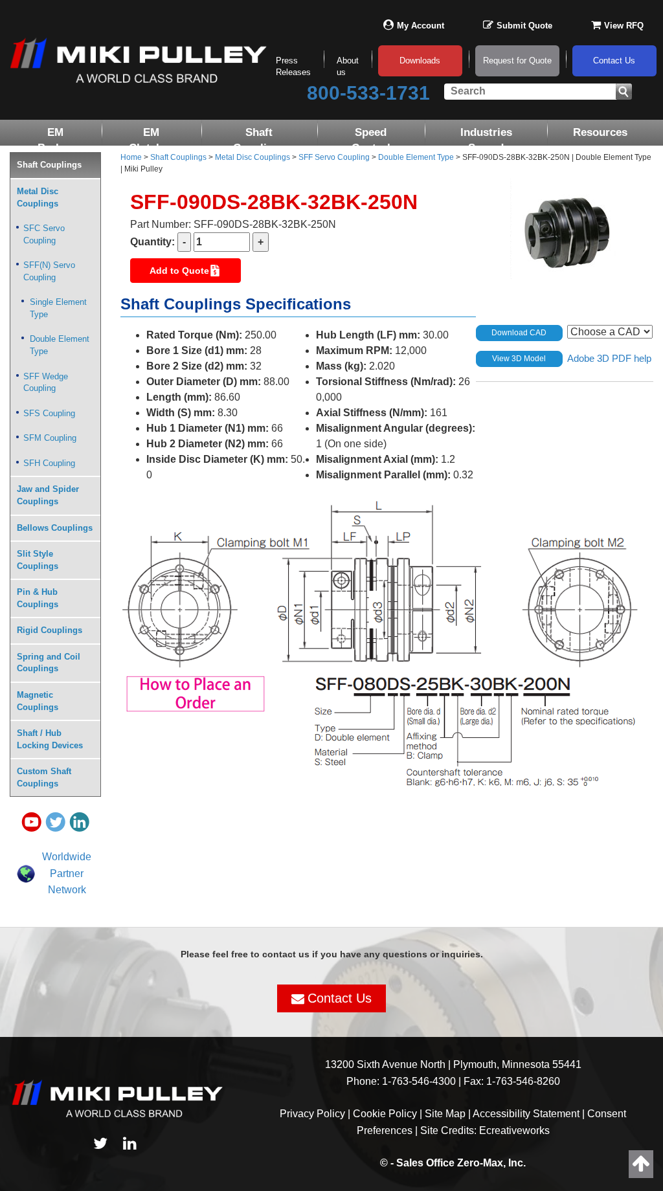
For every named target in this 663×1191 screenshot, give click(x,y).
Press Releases (293, 67)
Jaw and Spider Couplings (48, 495)
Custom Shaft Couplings (44, 777)
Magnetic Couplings (37, 701)
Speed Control (371, 140)
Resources (600, 132)
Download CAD (518, 332)
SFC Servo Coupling (44, 234)
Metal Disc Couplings (37, 197)
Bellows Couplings (55, 528)
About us (348, 67)
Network (67, 889)
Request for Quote (517, 60)
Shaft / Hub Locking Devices (50, 739)
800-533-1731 (368, 93)
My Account (420, 25)
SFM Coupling (49, 438)
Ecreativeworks (514, 1130)
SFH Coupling (49, 463)
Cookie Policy (385, 1113)
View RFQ (624, 25)
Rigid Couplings (49, 630)
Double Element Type (59, 345)
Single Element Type (58, 308)
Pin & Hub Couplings (37, 598)
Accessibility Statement (526, 1113)
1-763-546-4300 (419, 1081)
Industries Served (486, 140)
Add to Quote (179, 270)
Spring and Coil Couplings (48, 663)
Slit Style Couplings (37, 560)
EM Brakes (55, 140)
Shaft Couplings (259, 140)
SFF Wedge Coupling (45, 383)
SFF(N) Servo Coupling (49, 271)
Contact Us (614, 60)
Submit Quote (524, 25)
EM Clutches (151, 140)
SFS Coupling (49, 413)
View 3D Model (519, 358)
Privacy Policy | (316, 1113)
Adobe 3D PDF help (609, 357)
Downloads (419, 60)
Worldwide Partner (66, 865)
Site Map (445, 1113)
